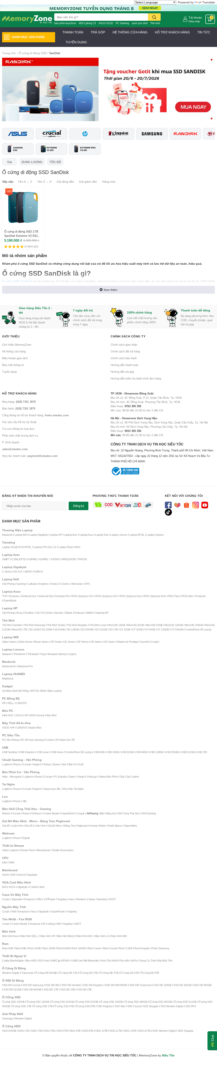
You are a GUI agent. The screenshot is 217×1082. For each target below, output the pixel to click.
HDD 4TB (62, 1030)
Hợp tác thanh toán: (30, 455)
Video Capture (10, 850)
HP (4, 703)
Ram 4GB (7, 948)
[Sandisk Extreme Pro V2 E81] (85, 149)
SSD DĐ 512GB (12, 989)
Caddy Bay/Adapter (13, 960)
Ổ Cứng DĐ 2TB (88, 972)
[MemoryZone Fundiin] (108, 7)
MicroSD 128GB (174, 625)
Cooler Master (51, 813)
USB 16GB (113, 752)
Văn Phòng (8, 583)
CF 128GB (163, 629)
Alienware (77, 583)
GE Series (96, 641)
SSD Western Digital (171, 1006)
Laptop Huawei (155, 534)
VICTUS (40, 612)
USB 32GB (127, 752)
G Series (64, 583)
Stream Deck (27, 850)
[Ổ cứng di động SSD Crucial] (51, 133)
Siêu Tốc (168, 1055)
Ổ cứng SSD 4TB (64, 1006)
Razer (17, 764)
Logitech (7, 764)
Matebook (7, 678)
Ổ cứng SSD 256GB (111, 1001)
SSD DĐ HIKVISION (116, 985)
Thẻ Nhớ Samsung (34, 625)
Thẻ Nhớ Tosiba (56, 625)
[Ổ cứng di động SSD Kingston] (118, 134)
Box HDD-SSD (34, 960)
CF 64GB (150, 629)
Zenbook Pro (62, 596)
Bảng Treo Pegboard (76, 825)
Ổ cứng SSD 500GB (160, 1001)
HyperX (37, 764)
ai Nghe (79, 788)
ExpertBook (9, 600)
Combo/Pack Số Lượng (198, 629)
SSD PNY (190, 1006)
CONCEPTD (19, 559)
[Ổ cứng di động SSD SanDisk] (185, 134)
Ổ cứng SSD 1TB (21, 1006)
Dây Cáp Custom (129, 776)
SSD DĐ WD (52, 985)
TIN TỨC (203, 32)
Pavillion (29, 612)
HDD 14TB (130, 1030)
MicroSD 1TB (19, 629)
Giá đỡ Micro (55, 825)
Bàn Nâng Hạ (107, 813)
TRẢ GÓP (98, 32)
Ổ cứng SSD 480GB (136, 1001)
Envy (19, 612)
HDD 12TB (116, 1030)
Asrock (40, 715)
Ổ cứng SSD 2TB (42, 1006)
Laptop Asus (86, 534)
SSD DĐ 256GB (183, 985)
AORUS (38, 571)
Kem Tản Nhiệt (109, 960)
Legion (73, 654)
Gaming (21, 583)
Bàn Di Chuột (75, 764)
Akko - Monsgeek (11, 776)
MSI (32, 715)
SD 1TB (113, 629)
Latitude (32, 583)
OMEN (89, 612)
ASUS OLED (106, 23)
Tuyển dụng (9, 371)
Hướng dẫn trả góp (122, 371)
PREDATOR (69, 559)
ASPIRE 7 (44, 559)
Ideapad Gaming (57, 654)
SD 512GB (101, 629)
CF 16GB (125, 629)
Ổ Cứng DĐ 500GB (46, 972)
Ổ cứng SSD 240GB (62, 1001)
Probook (79, 612)
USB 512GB (187, 752)
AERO (28, 571)
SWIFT (6, 559)
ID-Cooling (49, 923)
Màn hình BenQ (65, 936)
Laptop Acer (70, 534)
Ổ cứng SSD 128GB (38, 1001)
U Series (7, 571)
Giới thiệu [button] (10, 336)
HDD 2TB (36, 1030)
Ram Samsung (160, 948)
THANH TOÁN (73, 32)
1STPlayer (49, 899)
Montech (81, 899)
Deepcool (29, 899)
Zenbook (14, 596)
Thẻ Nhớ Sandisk (12, 625)
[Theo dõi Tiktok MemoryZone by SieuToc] (168, 511)
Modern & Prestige (127, 641)
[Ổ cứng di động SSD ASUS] (18, 134)
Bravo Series (41, 641)
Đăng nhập (194, 21)
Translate (208, 2)
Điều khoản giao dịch (15, 358)
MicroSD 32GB (135, 625)
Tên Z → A (44, 181)
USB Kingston (27, 752)
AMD (11, 862)
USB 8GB (99, 752)
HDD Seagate (185, 1030)
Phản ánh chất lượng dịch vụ (20, 435)
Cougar (80, 813)
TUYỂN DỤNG (76, 42)
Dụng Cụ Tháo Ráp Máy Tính (156, 960)
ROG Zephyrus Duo (131, 596)
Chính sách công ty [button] (128, 336)
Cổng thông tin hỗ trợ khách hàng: (35, 415)
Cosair (6, 899)
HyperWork (67, 813)
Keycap (92, 776)
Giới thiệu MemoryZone (16, 344)
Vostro (54, 583)
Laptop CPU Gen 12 (45, 547)
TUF (4, 596)
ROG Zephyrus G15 (107, 596)
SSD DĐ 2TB (67, 989)
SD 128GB (73, 629)
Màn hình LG (102, 936)
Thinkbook (19, 654)
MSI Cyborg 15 (87, 23)
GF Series (56, 641)
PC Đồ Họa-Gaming (32, 739)
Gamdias (102, 899)
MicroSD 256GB (194, 625)
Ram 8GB (20, 948)
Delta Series (25, 641)
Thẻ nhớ (155, 23)
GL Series (69, 641)
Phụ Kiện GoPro (129, 960)
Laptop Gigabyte (38, 534)
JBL (58, 788)
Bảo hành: (18, 408)
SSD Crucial (134, 1006)
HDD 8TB (87, 1030)
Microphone (43, 850)
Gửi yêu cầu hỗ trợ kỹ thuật (19, 422)
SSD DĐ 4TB (84, 989)
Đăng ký (78, 506)
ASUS (19, 715)
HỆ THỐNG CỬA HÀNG (130, 32)
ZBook (68, 612)
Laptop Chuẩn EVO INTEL (17, 547)
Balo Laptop (55, 690)
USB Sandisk (9, 752)
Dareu (72, 776)
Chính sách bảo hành (124, 358)
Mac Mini (51, 715)
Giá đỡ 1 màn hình (12, 825)
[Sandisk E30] (18, 149)
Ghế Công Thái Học (128, 813)
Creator (155, 641)
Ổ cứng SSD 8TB (85, 1006)
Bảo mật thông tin (13, 365)
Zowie (56, 764)
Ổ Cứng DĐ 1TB (68, 972)
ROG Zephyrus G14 (82, 596)
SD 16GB (34, 629)
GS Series (109, 641)
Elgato (26, 838)
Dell (64, 764)
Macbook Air (9, 666)
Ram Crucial (110, 948)
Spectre (58, 612)
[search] (154, 17)
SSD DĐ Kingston (93, 985)
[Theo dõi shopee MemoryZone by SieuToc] (186, 504)
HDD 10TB (101, 1030)
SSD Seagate (150, 1006)
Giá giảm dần (88, 181)
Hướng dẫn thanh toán (124, 365)
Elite (49, 612)
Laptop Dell (101, 534)
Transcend (27, 972)
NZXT (112, 899)
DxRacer (37, 813)
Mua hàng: (19, 401)
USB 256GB (172, 752)
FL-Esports (60, 776)
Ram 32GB (49, 948)
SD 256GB (87, 629)
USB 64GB (141, 752)
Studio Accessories (62, 850)
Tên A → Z (25, 181)
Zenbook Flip (45, 596)
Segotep (62, 899)
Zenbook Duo (28, 596)
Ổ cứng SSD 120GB (13, 1001)
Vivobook (200, 596)
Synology (7, 1018)
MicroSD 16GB (116, 625)
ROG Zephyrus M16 (155, 596)
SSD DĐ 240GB (162, 985)
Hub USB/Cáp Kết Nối (57, 960)
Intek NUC (8, 715)
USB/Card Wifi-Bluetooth (85, 960)
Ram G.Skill (125, 948)
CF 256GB (177, 629)
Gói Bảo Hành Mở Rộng (15, 690)
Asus (72, 899)
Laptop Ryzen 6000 (69, 547)
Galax (92, 899)
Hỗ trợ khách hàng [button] (19, 393)
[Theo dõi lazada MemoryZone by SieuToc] (177, 504)
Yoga (43, 654)
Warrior (6, 813)
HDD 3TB (49, 1030)
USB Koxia (57, 752)
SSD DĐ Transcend (140, 985)
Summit (144, 641)
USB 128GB (156, 752)
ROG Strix (187, 596)
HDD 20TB (144, 1030)
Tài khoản (195, 17)
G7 (21, 571)
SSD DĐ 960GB (33, 989)
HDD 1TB (23, 1030)
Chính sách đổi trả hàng (125, 351)
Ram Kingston (142, 948)
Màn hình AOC (85, 936)
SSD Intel (120, 1006)
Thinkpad (32, 654)
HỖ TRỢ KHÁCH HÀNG (172, 32)
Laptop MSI (21, 534)
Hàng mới (108, 181)
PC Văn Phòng (10, 739)
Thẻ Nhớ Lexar (97, 625)
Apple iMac (35, 727)
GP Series (82, 641)
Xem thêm (110, 290)
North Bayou (115, 825)
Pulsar (47, 764)
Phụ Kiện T (69, 788)
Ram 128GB (78, 948)
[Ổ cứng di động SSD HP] (85, 134)
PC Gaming (122, 23)
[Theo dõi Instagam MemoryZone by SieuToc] (195, 504)
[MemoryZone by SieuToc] (27, 19)
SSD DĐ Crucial (11, 985)
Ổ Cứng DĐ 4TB (129, 972)
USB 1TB (201, 752)
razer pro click (140, 23)
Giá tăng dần (65, 181)
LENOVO (21, 703)
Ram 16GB (34, 948)
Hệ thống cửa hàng (14, 351)
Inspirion (43, 583)
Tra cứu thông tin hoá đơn (18, 428)
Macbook (7, 534)
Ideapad (6, 654)
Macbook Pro (25, 666)
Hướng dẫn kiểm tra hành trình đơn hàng (136, 378)
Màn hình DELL (29, 936)
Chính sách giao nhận (124, 344)
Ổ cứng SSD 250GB (87, 1001)
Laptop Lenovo (118, 534)
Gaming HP (102, 612)
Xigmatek (17, 899)
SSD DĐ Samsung (32, 985)
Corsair (27, 764)
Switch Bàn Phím (108, 776)
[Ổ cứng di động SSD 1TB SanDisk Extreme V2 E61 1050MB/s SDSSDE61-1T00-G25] (23, 207)
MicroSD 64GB (154, 625)
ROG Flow (174, 596)
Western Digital (10, 972)
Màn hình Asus (10, 936)
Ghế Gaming (149, 813)
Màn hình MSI (119, 936)
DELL (11, 703)
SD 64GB (59, 629)
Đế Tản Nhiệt (38, 690)
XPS (87, 583)
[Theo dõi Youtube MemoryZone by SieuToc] (204, 504)
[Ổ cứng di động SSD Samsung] (152, 134)
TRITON (82, 559)
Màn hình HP (47, 936)
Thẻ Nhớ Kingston (77, 625)
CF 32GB (137, 629)
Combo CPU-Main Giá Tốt (60, 739)
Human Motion (98, 825)
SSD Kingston (105, 1006)
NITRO (56, 559)
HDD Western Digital (163, 1030)
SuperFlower (58, 911)
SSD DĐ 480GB (203, 985)
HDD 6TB (75, 1030)
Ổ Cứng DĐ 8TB (150, 972)
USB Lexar (43, 752)
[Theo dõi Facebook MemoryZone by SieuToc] (168, 504)
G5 (15, 571)
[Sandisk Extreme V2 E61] (51, 149)
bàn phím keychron (65, 23)
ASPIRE (32, 559)
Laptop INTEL (137, 534)
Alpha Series (9, 641)
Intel (4, 862)
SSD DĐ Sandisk (71, 985)
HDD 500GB (9, 1030)
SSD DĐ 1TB (50, 989)
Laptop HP (56, 534)
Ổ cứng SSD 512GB (185, 1001)
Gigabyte (32, 874)
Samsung (49, 788)
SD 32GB (47, 629)
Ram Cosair (94, 948)
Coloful (34, 887)
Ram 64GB (63, 948)
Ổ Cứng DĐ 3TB (109, 972)
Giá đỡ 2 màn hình (35, 825)
